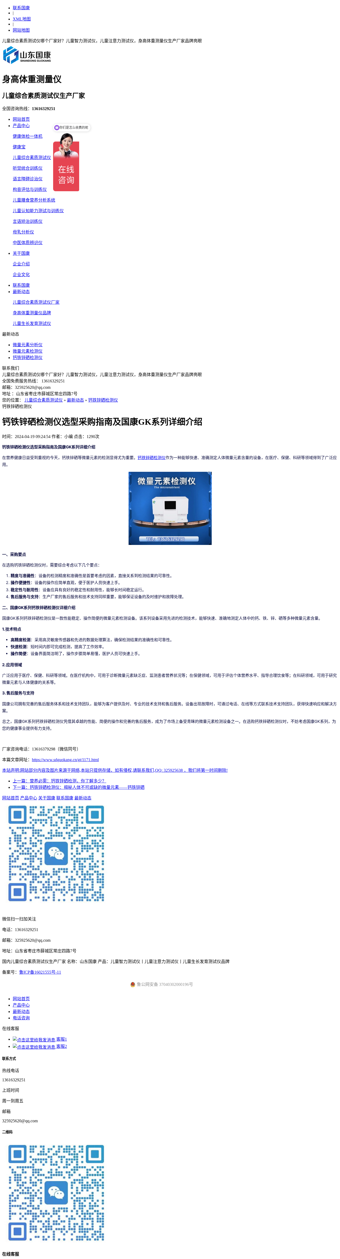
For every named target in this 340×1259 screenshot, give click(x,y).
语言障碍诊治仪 (27, 179)
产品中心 (21, 125)
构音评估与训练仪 (30, 189)
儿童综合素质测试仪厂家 (36, 302)
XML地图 (22, 19)
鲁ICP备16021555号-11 (40, 972)
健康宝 (19, 147)
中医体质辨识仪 (27, 242)
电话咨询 (21, 1018)
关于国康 (21, 253)
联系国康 (21, 8)
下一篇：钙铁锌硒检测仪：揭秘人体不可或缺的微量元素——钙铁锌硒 (78, 787)
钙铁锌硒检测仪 (27, 357)
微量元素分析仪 (27, 345)
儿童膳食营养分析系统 (34, 200)
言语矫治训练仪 (27, 221)
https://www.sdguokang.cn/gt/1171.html (65, 759)
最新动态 (21, 291)
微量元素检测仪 (27, 351)
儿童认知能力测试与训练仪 (38, 211)
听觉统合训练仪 (27, 168)
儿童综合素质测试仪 (32, 157)
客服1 (61, 1039)
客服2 (61, 1046)
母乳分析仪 (23, 232)
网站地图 (21, 30)
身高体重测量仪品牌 (32, 313)
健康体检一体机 (27, 136)
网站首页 (21, 119)
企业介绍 (21, 264)
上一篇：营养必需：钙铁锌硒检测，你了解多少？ (59, 781)
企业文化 (21, 274)
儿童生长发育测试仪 (32, 323)
